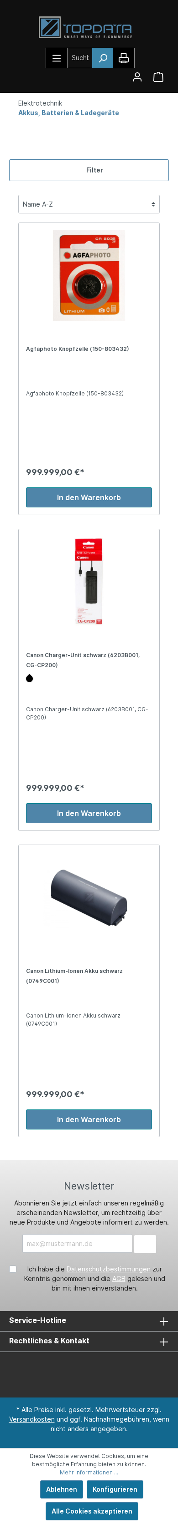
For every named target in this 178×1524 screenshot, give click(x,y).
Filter (94, 170)
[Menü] (57, 58)
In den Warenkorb (89, 497)
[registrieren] (137, 77)
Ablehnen (61, 1489)
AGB (119, 1278)
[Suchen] (102, 58)
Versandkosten (32, 1419)
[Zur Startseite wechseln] (89, 28)
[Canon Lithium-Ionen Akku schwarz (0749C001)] (89, 897)
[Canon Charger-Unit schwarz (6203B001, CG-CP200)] (89, 582)
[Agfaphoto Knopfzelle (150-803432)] (89, 275)
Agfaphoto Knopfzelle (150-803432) (77, 348)
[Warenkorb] (158, 77)
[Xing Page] (100, 1370)
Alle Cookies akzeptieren (92, 1511)
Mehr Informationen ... (89, 1472)
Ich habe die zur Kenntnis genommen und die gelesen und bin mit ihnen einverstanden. (94, 1278)
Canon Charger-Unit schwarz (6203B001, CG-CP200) (83, 660)
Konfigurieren (115, 1489)
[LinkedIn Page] (73, 1370)
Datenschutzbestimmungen (109, 1269)
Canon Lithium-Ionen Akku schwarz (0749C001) (74, 975)
